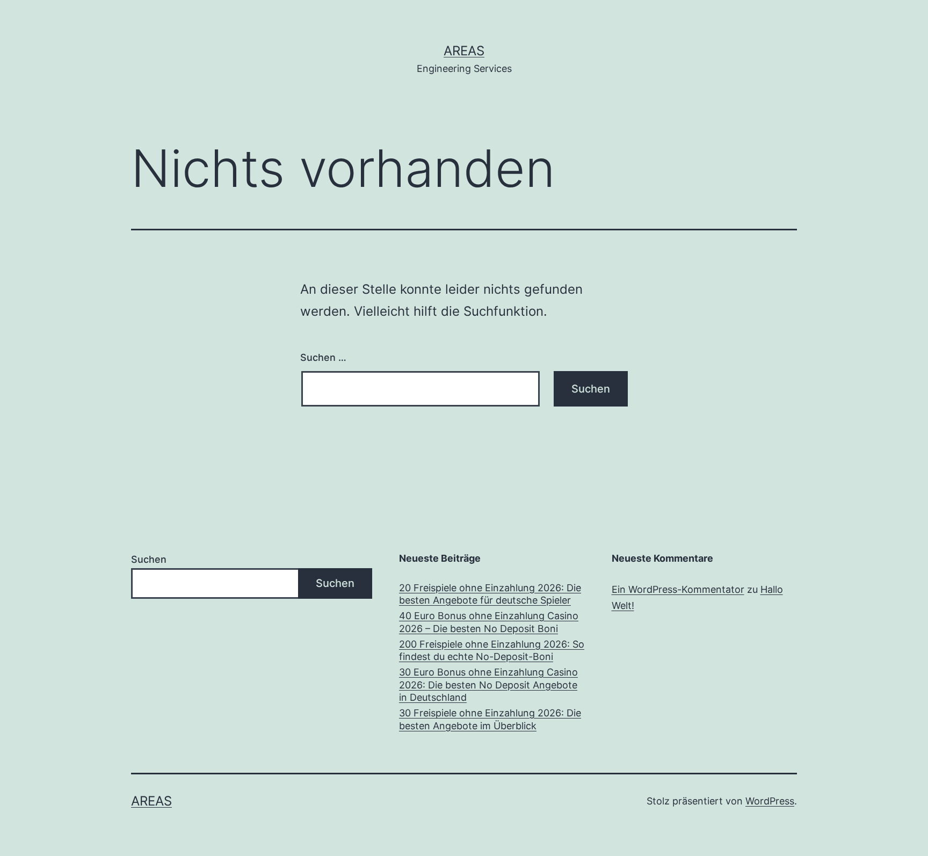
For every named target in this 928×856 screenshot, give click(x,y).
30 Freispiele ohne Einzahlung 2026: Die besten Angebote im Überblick (490, 719)
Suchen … (323, 357)
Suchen (148, 559)
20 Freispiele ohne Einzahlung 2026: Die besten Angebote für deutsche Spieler (490, 594)
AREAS (464, 51)
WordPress (769, 801)
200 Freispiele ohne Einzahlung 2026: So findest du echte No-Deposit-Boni (491, 650)
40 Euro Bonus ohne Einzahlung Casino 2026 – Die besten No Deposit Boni (488, 622)
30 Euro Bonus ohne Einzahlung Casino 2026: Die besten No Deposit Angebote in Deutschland (488, 684)
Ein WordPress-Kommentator (678, 589)
